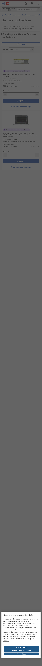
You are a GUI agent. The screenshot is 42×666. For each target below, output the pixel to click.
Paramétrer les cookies (21, 651)
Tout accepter (21, 647)
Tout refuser (21, 654)
